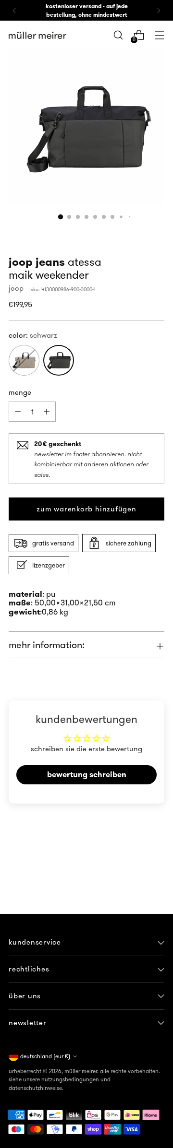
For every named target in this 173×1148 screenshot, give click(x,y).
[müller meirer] (37, 35)
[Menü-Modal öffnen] (159, 35)
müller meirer (80, 1071)
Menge (20, 392)
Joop (16, 288)
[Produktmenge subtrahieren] (46, 411)
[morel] (24, 360)
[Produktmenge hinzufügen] (17, 411)
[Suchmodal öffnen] (118, 35)
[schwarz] (58, 360)
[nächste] (158, 10)
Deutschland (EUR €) (45, 1056)
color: (33, 335)
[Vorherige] (14, 10)
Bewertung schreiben (86, 774)
